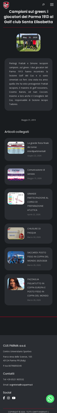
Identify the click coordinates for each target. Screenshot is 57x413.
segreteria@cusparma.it (21, 384)
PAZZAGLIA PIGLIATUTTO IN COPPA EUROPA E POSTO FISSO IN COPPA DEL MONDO (37, 287)
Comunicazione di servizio (36, 171)
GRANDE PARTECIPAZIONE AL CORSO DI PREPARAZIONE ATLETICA (37, 201)
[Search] (43, 4)
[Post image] (16, 148)
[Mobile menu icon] (52, 4)
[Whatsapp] (50, 399)
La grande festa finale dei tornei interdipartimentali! (38, 147)
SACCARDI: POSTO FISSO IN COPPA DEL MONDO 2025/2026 (38, 256)
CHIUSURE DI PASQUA (34, 230)
